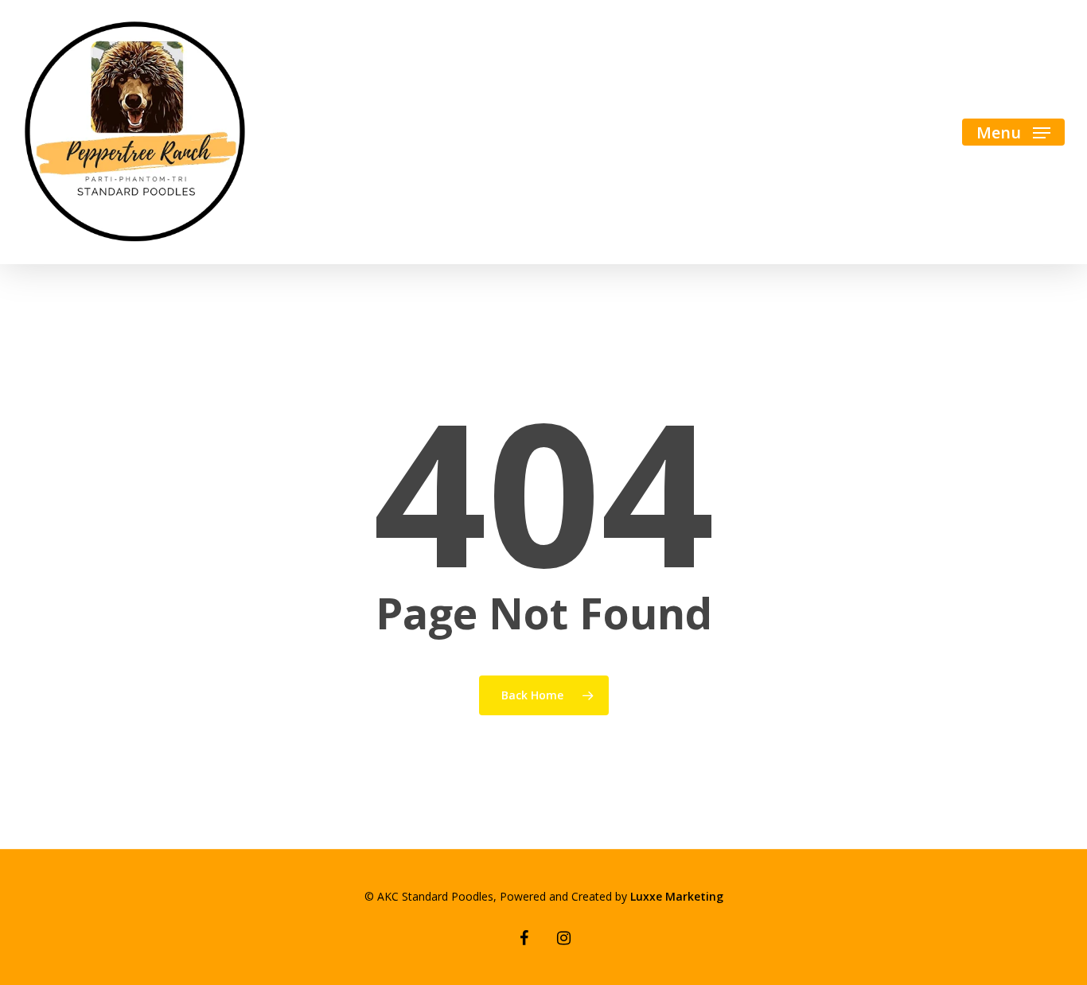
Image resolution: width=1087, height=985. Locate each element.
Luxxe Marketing (676, 896)
